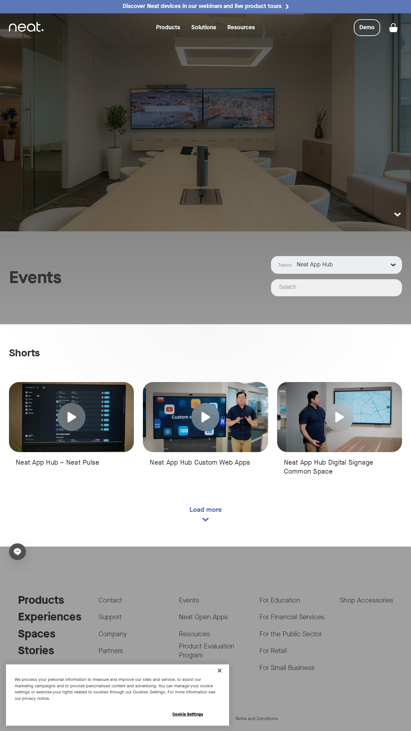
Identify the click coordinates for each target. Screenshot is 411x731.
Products (168, 27)
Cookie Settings (187, 714)
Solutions (203, 27)
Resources (241, 27)
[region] (117, 695)
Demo (369, 29)
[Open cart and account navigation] (393, 27)
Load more (205, 509)
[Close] (220, 671)
